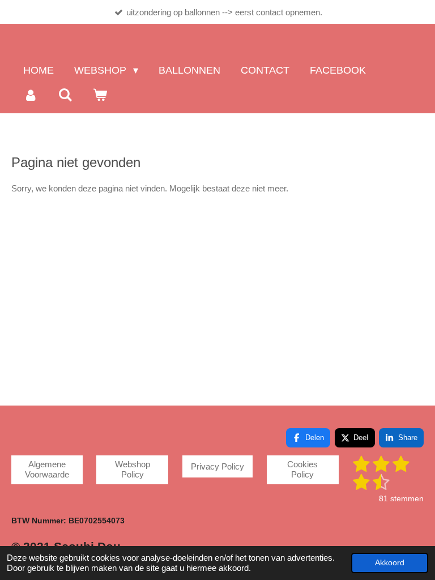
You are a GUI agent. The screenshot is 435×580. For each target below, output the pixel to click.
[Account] (30, 95)
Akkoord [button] (389, 562)
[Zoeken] (64, 95)
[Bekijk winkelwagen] (99, 95)
